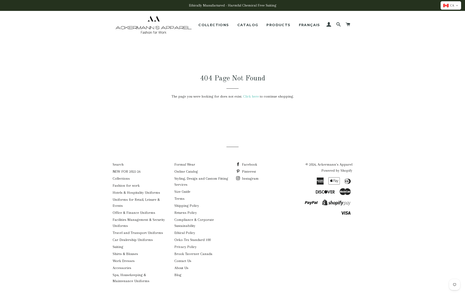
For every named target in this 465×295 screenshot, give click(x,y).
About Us (181, 268)
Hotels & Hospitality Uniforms (136, 192)
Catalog (247, 25)
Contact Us (182, 261)
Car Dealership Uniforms (133, 240)
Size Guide (182, 191)
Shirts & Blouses (125, 254)
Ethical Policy (184, 233)
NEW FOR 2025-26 (126, 171)
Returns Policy (185, 212)
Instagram (250, 178)
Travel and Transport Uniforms (138, 233)
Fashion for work (126, 185)
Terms (179, 198)
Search (118, 164)
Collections (213, 25)
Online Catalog (186, 171)
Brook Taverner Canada (193, 254)
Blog (177, 275)
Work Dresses (124, 261)
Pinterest (248, 171)
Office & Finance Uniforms (134, 212)
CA (448, 5)
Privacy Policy (185, 247)
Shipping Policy (186, 205)
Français (309, 25)
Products (278, 25)
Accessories (122, 268)
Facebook (249, 164)
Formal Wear (184, 164)
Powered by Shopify (336, 170)
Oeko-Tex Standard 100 (192, 240)
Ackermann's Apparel (335, 164)
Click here (251, 96)
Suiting (118, 247)
